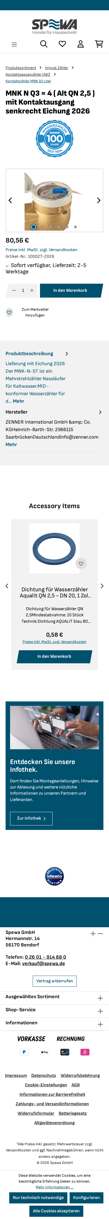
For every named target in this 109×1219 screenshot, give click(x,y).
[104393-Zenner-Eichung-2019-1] (54, 200)
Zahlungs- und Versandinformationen (52, 1104)
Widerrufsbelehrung (80, 1075)
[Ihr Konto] (80, 44)
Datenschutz (43, 1075)
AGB (76, 1085)
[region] (54, 200)
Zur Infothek (29, 818)
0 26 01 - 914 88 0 (45, 957)
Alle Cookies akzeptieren (56, 1211)
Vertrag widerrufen (54, 981)
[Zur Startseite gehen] (54, 26)
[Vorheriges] (10, 200)
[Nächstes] (98, 200)
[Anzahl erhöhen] (32, 291)
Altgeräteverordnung (54, 1123)
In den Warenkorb (70, 290)
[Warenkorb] (96, 44)
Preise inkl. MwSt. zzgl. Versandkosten (41, 250)
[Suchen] (44, 44)
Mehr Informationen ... (54, 1187)
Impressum (16, 1075)
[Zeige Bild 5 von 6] (67, 227)
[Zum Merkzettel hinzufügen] (81, 563)
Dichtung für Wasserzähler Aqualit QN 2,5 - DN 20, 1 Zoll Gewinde (54, 593)
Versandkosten (18, 1150)
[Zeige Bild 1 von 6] (33, 227)
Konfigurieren (86, 1197)
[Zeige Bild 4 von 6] (59, 227)
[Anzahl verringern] (14, 291)
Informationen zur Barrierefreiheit (52, 1094)
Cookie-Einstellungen (46, 1085)
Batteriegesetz (73, 1113)
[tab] (38, 377)
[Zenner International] (54, 138)
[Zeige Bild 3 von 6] (50, 227)
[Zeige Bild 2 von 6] (42, 227)
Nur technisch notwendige (38, 1197)
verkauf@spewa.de (43, 963)
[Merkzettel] (62, 44)
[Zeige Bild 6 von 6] (75, 227)
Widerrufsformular (36, 1113)
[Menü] (14, 44)
